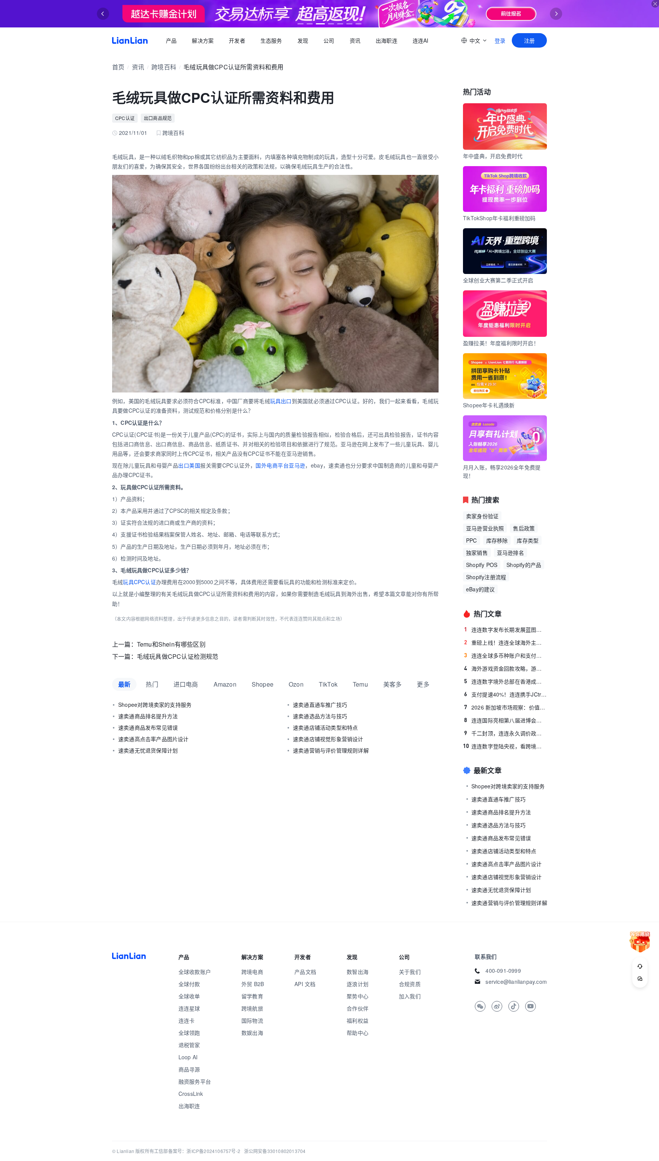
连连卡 (186, 1020)
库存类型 (527, 540)
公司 (328, 40)
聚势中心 (357, 996)
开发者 (237, 40)
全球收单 (189, 996)
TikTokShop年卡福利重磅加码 (499, 218)
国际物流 (252, 1020)
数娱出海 (252, 1032)
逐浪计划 (357, 984)
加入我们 (410, 996)
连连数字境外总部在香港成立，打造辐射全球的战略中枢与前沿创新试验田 (505, 681)
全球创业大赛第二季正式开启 (498, 280)
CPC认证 (125, 118)
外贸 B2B (252, 984)
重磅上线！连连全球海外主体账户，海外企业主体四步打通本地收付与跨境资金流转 (505, 642)
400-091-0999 (503, 970)
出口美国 (189, 465)
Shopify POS (481, 564)
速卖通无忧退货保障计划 (148, 750)
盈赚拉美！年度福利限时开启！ (501, 343)
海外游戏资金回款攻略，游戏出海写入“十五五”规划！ (505, 668)
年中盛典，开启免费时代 (492, 156)
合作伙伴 (357, 1008)
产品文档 (305, 971)
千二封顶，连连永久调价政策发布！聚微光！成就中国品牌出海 (505, 733)
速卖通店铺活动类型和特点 (325, 727)
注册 (529, 40)
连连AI (421, 40)
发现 (302, 40)
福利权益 (357, 1020)
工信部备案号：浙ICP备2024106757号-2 (197, 1151)
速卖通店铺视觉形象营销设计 (328, 739)
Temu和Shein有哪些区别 (171, 644)
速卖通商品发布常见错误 (148, 727)
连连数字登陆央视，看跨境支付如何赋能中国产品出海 (505, 746)
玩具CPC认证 (139, 582)
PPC (471, 540)
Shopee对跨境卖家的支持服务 (154, 704)
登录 (500, 40)
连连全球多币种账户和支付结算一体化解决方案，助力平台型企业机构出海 (505, 655)
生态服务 (271, 40)
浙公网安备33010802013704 (275, 1151)
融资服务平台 (194, 1081)
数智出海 (357, 971)
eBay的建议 (480, 589)
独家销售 (477, 552)
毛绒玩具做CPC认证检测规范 (178, 656)
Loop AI (188, 1057)
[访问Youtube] (530, 1006)
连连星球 (189, 1008)
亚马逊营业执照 (485, 528)
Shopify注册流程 (486, 577)
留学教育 (252, 996)
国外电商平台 (272, 465)
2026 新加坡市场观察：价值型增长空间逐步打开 (505, 707)
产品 (171, 40)
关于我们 (410, 971)
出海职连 (386, 40)
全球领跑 (189, 1032)
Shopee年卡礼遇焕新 (488, 405)
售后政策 (524, 528)
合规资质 (410, 984)
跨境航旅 (252, 1008)
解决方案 (203, 40)
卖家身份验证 (482, 516)
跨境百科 (163, 66)
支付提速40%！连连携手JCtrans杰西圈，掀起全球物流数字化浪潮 (505, 694)
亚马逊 (297, 465)
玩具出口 (281, 401)
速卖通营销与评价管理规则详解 (331, 750)
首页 (130, 40)
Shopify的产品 (523, 564)
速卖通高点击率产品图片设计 (153, 739)
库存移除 (497, 540)
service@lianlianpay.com (516, 981)
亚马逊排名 (510, 552)
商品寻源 (189, 1069)
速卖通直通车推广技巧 (320, 704)
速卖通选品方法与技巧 (320, 716)
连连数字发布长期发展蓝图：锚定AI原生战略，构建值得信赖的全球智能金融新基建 (505, 629)
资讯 (355, 40)
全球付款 (189, 984)
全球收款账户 (194, 971)
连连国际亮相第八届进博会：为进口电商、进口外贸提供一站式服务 (505, 720)
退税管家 (189, 1045)
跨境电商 (252, 971)
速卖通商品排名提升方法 (148, 716)
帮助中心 (357, 1032)
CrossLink (190, 1093)
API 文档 (304, 984)
